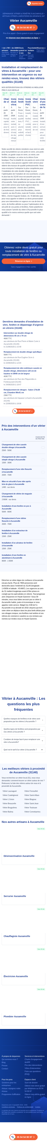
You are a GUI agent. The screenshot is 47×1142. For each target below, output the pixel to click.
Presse (4, 1066)
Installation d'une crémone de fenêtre (41, 103)
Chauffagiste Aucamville (17, 936)
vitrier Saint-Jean (31, 803)
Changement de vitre (5, 100)
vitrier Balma (8, 812)
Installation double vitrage (12, 102)
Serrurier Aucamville (15, 896)
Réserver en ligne (22, 261)
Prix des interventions (33, 1065)
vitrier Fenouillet (31, 791)
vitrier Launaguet (10, 791)
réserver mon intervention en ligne (23, 38)
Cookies (37, 1107)
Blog (3, 1062)
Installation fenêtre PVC (27, 102)
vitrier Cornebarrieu (32, 812)
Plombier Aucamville (15, 1016)
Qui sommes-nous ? (10, 1059)
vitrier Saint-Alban (31, 795)
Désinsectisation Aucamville (19, 856)
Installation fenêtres (20, 100)
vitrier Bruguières (10, 808)
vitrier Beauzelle (9, 803)
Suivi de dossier (31, 1083)
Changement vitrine (34, 100)
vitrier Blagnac (30, 799)
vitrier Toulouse (30, 808)
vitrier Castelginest (10, 795)
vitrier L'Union (8, 799)
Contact (5, 1069)
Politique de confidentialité (25, 1107)
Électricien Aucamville (16, 976)
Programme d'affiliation (11, 1094)
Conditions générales (8, 1107)
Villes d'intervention (32, 1068)
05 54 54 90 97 (24, 27)
